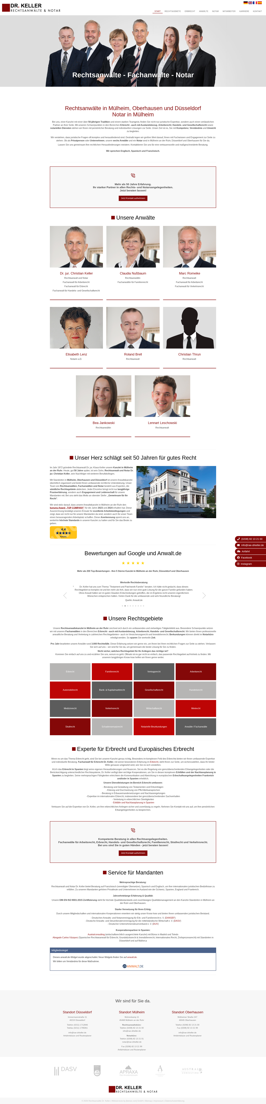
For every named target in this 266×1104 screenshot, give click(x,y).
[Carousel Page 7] (138, 606)
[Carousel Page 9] (143, 606)
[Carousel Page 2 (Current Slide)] (125, 606)
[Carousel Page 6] (135, 606)
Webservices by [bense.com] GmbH (127, 1101)
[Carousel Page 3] (127, 606)
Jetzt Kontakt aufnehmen (133, 198)
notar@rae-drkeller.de (131, 1042)
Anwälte (203, 11)
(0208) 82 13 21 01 (135, 1039)
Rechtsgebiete (173, 11)
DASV (177, 921)
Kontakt (257, 11)
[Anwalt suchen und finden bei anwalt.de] (133, 967)
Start (157, 11)
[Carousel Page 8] (141, 606)
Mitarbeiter (229, 11)
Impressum (158, 1101)
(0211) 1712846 (81, 1025)
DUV (155, 924)
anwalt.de (132, 957)
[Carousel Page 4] (130, 606)
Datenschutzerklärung (174, 1101)
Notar (215, 11)
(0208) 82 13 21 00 (135, 1028)
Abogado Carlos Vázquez (65, 937)
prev (66, 595)
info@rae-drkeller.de (77, 1032)
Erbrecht (190, 11)
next (203, 595)
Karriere (244, 11)
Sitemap (148, 1101)
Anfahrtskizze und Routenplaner (77, 1036)
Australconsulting (96, 934)
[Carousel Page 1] (122, 606)
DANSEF (170, 918)
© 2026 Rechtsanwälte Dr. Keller (96, 1101)
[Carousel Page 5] (133, 606)
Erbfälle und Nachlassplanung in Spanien (133, 802)
